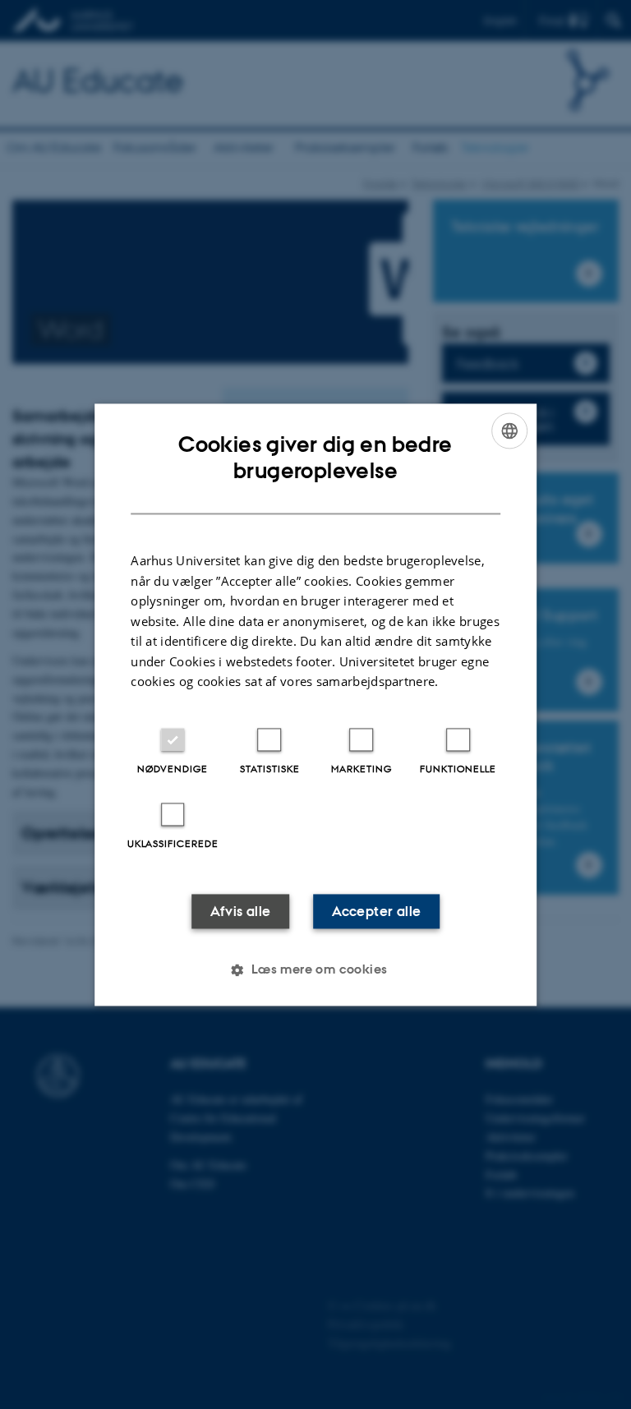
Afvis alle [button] (240, 911)
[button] (315, 969)
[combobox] (509, 430)
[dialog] (315, 704)
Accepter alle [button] (376, 911)
